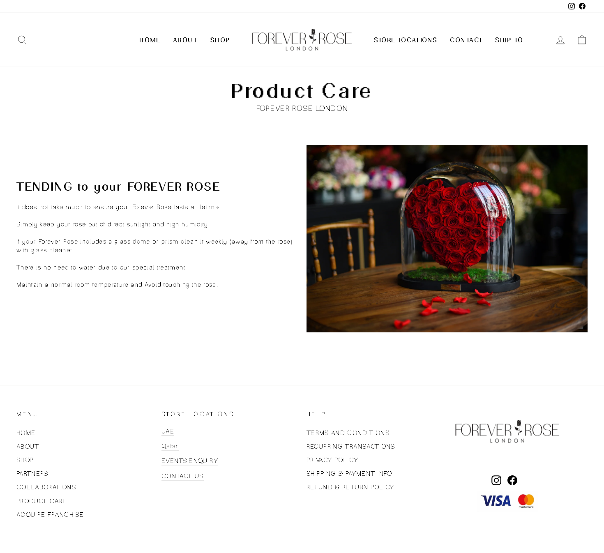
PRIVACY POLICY (332, 460)
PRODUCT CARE (41, 501)
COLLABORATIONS (46, 487)
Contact (466, 40)
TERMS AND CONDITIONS (348, 433)
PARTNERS (32, 473)
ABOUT (27, 446)
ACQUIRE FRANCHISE (50, 514)
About (185, 40)
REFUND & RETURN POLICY (350, 487)
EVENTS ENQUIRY (189, 461)
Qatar (170, 446)
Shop (220, 40)
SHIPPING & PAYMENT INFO (349, 473)
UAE (167, 431)
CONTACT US (182, 476)
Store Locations (406, 40)
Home (149, 40)
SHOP (25, 460)
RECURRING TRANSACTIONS (351, 446)
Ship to (509, 40)
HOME (25, 433)
